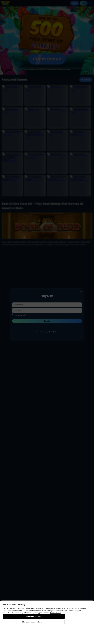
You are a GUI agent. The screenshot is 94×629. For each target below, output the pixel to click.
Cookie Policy (55, 613)
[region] (47, 615)
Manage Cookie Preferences (33, 622)
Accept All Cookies (33, 616)
